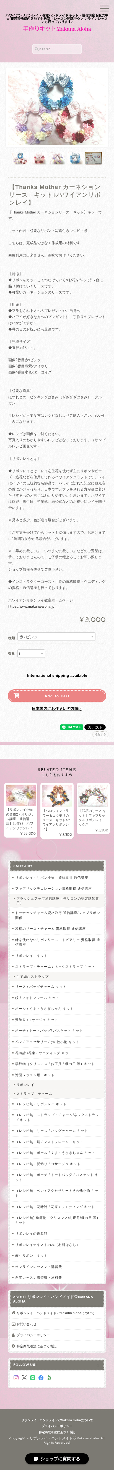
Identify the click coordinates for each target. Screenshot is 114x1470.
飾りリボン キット (31, 1255)
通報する (100, 734)
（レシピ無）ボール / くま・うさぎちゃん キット (55, 1152)
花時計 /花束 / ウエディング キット (43, 1053)
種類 (11, 638)
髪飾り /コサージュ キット (36, 1020)
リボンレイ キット (31, 955)
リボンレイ (25, 1084)
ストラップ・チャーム (34, 1093)
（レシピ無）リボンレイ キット (41, 1104)
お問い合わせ (27, 1324)
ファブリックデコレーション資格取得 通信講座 (53, 888)
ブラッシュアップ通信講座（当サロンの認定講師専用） (57, 900)
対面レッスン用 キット (35, 1075)
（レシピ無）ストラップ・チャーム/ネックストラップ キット (57, 1117)
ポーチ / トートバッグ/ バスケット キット (49, 1030)
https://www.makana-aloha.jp (31, 606)
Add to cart (57, 695)
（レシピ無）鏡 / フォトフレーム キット (49, 1142)
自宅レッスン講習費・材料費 (38, 1277)
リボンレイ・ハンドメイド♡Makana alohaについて (56, 1313)
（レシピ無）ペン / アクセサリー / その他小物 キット (57, 1193)
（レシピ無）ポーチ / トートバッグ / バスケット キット (57, 1177)
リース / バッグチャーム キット (40, 986)
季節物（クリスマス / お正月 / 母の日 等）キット (55, 1064)
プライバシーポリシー (33, 1335)
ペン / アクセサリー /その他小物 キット (47, 1042)
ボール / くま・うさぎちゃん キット (44, 1008)
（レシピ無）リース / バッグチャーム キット (51, 1130)
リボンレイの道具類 (31, 1233)
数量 (11, 654)
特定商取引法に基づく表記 (36, 1346)
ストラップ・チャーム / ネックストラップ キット (55, 966)
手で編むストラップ (32, 976)
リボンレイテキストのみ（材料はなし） (47, 1244)
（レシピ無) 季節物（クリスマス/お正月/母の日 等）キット (57, 1220)
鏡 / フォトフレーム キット (37, 998)
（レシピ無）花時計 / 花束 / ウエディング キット (55, 1207)
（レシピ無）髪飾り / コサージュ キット (48, 1164)
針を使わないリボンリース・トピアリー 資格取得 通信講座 (57, 942)
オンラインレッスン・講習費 (38, 1266)
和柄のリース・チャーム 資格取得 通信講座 (50, 928)
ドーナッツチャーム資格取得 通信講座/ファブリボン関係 (57, 915)
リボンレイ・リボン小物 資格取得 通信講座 (51, 877)
